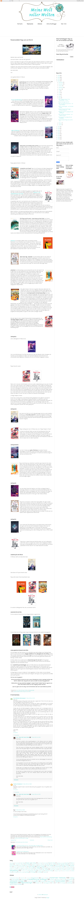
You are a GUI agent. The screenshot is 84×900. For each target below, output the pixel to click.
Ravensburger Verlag (53, 869)
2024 (59, 79)
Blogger (47, 897)
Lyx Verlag (37, 868)
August (60, 89)
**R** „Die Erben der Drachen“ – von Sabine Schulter (65, 115)
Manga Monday (50, 881)
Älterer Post (50, 840)
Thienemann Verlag (32, 870)
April (60, 96)
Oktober (60, 86)
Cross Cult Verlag (53, 864)
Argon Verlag (22, 863)
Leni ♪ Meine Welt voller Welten (22, 737)
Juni (60, 92)
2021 (59, 128)
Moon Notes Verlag (57, 868)
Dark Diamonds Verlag (62, 864)
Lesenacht (35, 881)
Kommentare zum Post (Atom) (21, 842)
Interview (63, 879)
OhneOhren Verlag (12, 869)
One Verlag (18, 869)
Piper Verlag (45, 869)
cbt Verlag (32, 872)
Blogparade (43, 878)
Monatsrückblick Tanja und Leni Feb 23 (65, 120)
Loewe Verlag (31, 868)
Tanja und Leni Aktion (27, 691)
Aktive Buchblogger (52, 24)
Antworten (15, 732)
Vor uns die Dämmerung (16, 100)
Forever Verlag (58, 865)
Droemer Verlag (27, 865)
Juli (59, 91)
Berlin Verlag (45, 863)
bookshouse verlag (21, 872)
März (60, 98)
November (61, 84)
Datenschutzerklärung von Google (21, 838)
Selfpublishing (14, 871)
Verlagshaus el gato (57, 870)
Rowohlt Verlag (61, 869)
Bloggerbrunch (34, 878)
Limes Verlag (20, 868)
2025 (59, 77)
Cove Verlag (41, 864)
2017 (59, 135)
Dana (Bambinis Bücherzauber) (19, 698)
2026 (59, 75)
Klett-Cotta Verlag (49, 866)
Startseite (19, 24)
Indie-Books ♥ (52, 879)
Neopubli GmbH (64, 868)
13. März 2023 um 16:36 (20, 810)
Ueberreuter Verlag (49, 870)
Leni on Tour (29, 881)
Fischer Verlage (49, 865)
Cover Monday (15, 879)
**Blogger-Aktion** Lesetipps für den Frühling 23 (65, 112)
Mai (59, 94)
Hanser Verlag (16, 866)
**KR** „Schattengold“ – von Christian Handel (65, 107)
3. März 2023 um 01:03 (30, 698)
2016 (59, 137)
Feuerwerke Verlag (41, 865)
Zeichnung (69, 883)
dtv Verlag (39, 872)
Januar (60, 124)
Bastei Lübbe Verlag (31, 863)
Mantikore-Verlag (50, 868)
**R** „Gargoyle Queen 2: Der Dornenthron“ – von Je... (64, 100)
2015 (59, 139)
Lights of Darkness (15, 130)
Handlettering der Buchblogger (38, 879)
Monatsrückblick (20, 691)
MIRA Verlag (44, 868)
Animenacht (28, 878)
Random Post (39, 883)
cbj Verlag (27, 872)
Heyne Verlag (31, 866)
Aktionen (15, 691)
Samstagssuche (47, 883)
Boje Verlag (67, 863)
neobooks (45, 872)
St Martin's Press (24, 870)
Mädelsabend (14, 883)
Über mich (63, 24)
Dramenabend (24, 879)
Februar (60, 123)
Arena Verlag (17, 863)
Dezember (61, 82)
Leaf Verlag (15, 868)
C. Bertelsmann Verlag (18, 864)
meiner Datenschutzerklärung (46, 837)
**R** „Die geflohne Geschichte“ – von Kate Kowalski (65, 104)
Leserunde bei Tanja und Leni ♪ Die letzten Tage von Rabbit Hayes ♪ (29, 845)
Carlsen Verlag (27, 864)
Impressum (45, 894)
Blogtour (47, 878)
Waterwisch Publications (66, 870)
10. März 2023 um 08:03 (27, 784)
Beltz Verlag (40, 863)
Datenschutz (40, 894)
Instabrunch (58, 879)
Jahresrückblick (70, 879)
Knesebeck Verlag (68, 866)
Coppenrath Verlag (35, 864)
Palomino (13, 240)
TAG (53, 883)
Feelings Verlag (34, 865)
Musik (70, 881)
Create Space (46, 864)
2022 (59, 127)
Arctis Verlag (12, 863)
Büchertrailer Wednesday (58, 878)
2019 (59, 132)
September (61, 87)
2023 (59, 81)
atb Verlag (15, 872)
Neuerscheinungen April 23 (63, 102)
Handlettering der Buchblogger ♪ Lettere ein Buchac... (64, 110)
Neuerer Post (13, 840)
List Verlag (25, 868)
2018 (59, 134)
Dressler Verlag (21, 865)
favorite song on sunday (15, 884)
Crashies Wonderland (17, 784)
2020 (59, 130)
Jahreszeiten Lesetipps (17, 881)
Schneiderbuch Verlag (69, 869)
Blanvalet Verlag (51, 863)
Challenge (72, 878)
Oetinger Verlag (70, 868)
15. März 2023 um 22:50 (35, 794)
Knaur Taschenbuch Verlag (58, 866)
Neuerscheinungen (26, 883)
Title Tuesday (62, 883)
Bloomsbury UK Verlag (60, 863)
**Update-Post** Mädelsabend (22, 851)
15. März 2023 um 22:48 (35, 737)
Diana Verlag (71, 864)
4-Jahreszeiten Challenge (14, 878)
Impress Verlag (40, 866)
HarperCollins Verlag (23, 866)
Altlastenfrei (22, 878)
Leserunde (43, 881)
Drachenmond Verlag (13, 865)
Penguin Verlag (38, 869)
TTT (56, 883)
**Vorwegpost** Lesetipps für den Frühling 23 (65, 118)
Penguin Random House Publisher (28, 869)
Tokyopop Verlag (40, 870)
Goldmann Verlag (65, 865)
